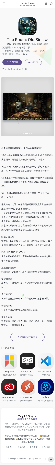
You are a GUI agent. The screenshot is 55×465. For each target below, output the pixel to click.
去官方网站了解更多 (27, 337)
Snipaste (9, 371)
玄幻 (34, 50)
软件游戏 (18, 50)
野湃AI (25, 459)
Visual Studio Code (46, 371)
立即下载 (13, 62)
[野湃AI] (27, 4)
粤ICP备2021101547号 (37, 459)
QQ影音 (45, 397)
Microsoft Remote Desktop (28, 397)
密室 (27, 50)
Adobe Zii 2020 (9, 397)
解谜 (41, 50)
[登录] (46, 4)
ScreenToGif (27, 371)
